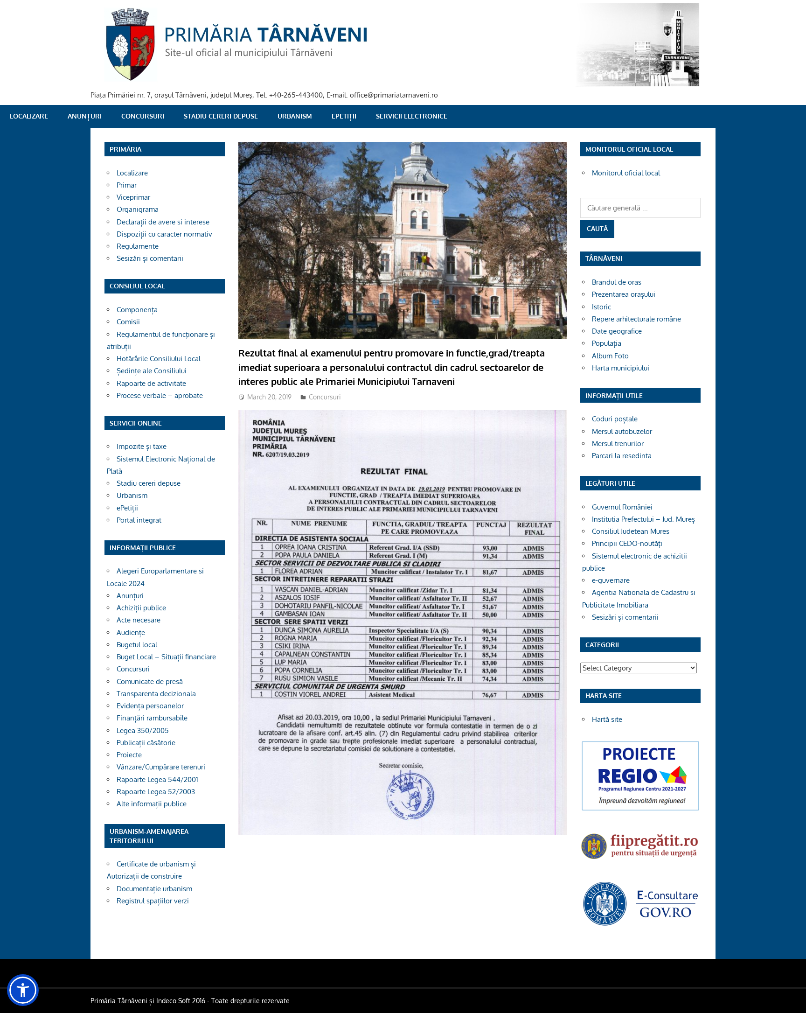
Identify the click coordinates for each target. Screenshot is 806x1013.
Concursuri (142, 116)
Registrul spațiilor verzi (153, 900)
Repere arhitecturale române (636, 318)
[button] (22, 990)
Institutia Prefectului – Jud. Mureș (643, 519)
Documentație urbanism (154, 888)
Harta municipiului (620, 367)
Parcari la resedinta (622, 455)
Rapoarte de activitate (151, 383)
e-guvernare (611, 580)
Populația (606, 343)
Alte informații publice (152, 803)
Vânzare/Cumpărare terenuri (161, 766)
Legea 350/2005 (143, 730)
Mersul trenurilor (618, 443)
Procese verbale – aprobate (160, 395)
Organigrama (138, 209)
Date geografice (617, 331)
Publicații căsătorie (146, 742)
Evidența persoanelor (150, 705)
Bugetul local (137, 644)
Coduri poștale (615, 418)
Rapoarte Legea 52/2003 (156, 791)
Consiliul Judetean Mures (630, 531)
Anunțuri (85, 116)
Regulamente (138, 246)
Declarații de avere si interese (163, 221)
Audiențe (131, 632)
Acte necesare (138, 619)
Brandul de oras (616, 282)
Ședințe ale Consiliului (152, 370)
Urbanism (295, 116)
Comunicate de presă (150, 681)
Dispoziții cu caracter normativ (164, 234)
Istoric (601, 306)
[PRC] (640, 809)
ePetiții (344, 116)
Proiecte (129, 754)
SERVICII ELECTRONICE (411, 116)
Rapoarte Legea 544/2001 (157, 779)
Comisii (128, 321)
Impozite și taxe (142, 446)
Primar (127, 185)
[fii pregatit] (640, 860)
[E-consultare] (640, 924)
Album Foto (610, 355)
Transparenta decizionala (156, 693)
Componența (137, 309)
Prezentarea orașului (623, 294)
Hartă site (607, 719)
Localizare (29, 116)
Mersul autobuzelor (622, 431)
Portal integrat (139, 520)
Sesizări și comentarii (150, 258)
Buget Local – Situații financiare (166, 656)
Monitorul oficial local (626, 172)
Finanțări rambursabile (152, 717)
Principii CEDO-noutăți (627, 543)
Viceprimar (133, 197)
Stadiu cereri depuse (221, 116)
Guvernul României (622, 507)
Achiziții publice (141, 607)
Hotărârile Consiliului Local (159, 358)
